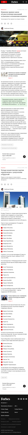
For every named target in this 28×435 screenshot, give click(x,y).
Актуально (3, 167)
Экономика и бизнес (6, 406)
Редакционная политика (14, 419)
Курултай (4, 377)
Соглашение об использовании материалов (11, 424)
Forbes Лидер (4, 409)
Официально (3, 9)
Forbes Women (5, 412)
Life (15, 406)
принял (19, 51)
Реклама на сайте (5, 421)
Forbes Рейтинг (19, 409)
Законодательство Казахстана (9, 148)
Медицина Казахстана (7, 144)
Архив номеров (5, 415)
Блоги (16, 412)
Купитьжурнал (4, 2)
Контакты (3, 419)
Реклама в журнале (16, 421)
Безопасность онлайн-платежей (8, 427)
